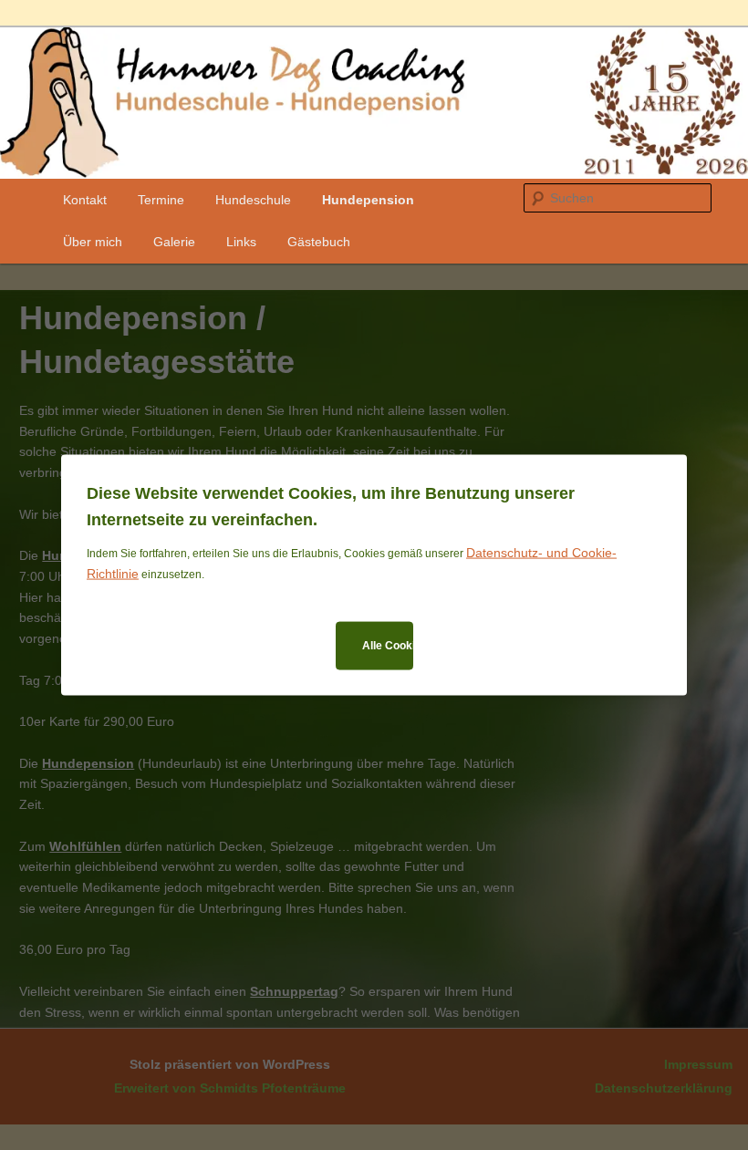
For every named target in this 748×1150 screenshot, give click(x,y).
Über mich (92, 241)
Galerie (174, 241)
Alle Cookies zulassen (387, 644)
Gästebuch (318, 241)
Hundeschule (253, 199)
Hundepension (368, 199)
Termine (161, 199)
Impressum (698, 1064)
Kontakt (85, 199)
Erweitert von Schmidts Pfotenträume (230, 1088)
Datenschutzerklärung (663, 1088)
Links (241, 241)
